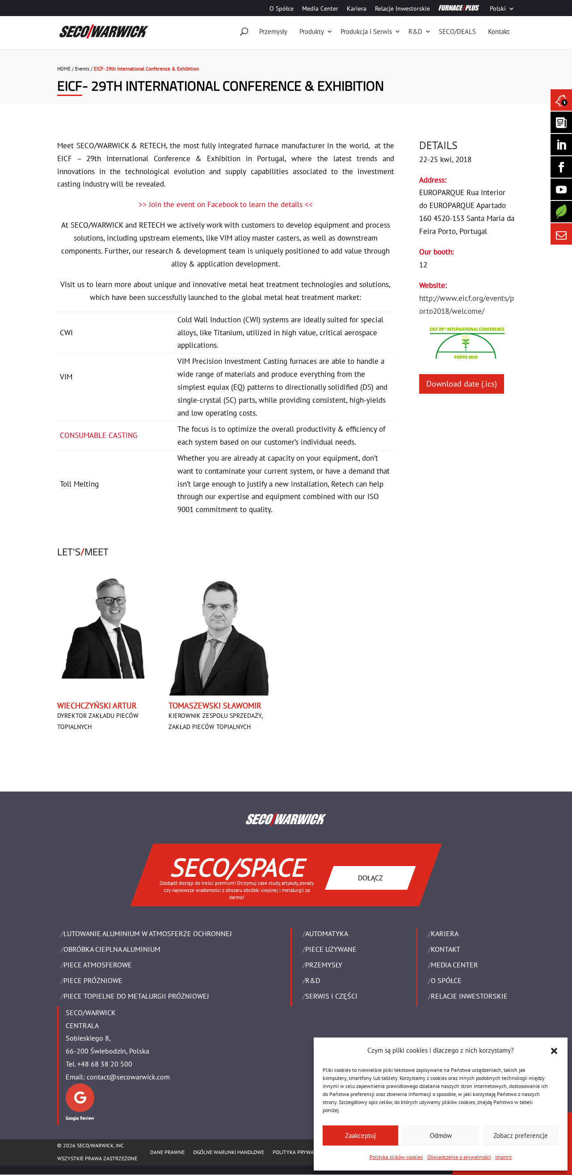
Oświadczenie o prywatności (459, 1157)
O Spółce (281, 8)
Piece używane (331, 949)
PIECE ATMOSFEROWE (97, 964)
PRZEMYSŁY (323, 964)
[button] (554, 1050)
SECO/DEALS (457, 31)
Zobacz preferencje (520, 1135)
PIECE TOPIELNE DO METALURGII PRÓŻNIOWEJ (136, 996)
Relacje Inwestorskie (402, 8)
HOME (64, 69)
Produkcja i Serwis (366, 31)
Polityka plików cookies (396, 1157)
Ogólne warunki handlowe (228, 1152)
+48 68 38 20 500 (104, 1063)
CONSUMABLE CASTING (98, 435)
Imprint (503, 1157)
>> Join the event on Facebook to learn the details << (226, 204)
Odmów (441, 1135)
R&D (415, 31)
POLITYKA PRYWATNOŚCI (302, 1152)
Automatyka (326, 933)
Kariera (356, 8)
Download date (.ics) (461, 384)
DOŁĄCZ (370, 877)
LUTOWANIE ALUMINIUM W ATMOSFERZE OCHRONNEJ (147, 933)
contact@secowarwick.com (128, 1076)
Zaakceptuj (360, 1135)
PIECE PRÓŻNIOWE (92, 980)
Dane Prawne (167, 1152)
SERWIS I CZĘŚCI (331, 996)
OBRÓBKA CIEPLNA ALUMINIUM (111, 949)
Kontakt (498, 31)
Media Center (320, 8)
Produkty (311, 31)
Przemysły (273, 31)
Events (82, 69)
